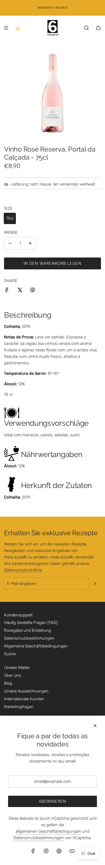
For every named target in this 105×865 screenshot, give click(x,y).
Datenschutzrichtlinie (23, 570)
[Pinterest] (59, 851)
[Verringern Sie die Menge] (10, 243)
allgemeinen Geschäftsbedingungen (48, 831)
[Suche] (86, 28)
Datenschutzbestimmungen (38, 837)
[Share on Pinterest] (32, 291)
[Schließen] (95, 726)
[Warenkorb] (98, 28)
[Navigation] (6, 28)
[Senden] (95, 583)
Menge (11, 232)
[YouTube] (72, 851)
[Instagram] (46, 851)
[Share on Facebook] (7, 291)
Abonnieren (52, 801)
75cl (9, 218)
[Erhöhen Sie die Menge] (30, 243)
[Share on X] (20, 291)
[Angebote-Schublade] (18, 28)
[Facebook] (33, 851)
